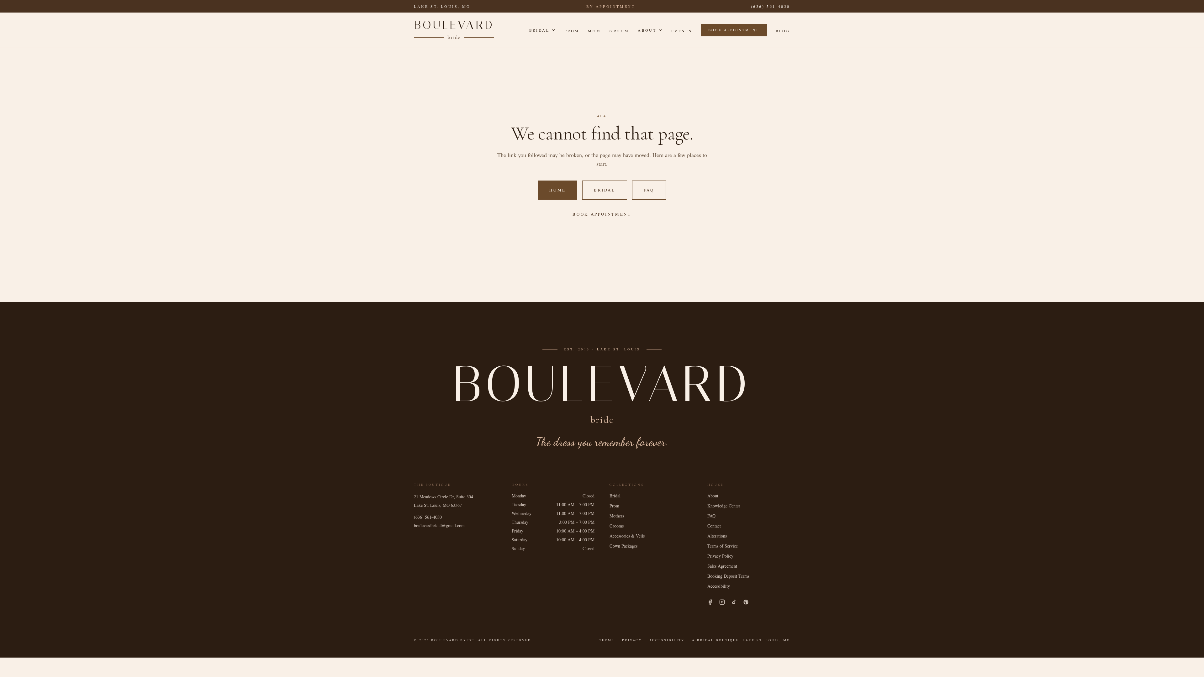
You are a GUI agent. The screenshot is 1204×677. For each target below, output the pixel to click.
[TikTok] (734, 602)
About (647, 30)
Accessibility (718, 586)
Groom (619, 30)
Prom (571, 30)
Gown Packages (623, 546)
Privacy (632, 640)
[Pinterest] (746, 602)
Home (557, 190)
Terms (607, 640)
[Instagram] (722, 602)
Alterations (717, 536)
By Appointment (610, 6)
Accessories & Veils (627, 536)
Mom (594, 30)
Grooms (617, 526)
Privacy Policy (720, 556)
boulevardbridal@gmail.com (439, 525)
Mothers (617, 516)
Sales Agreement (722, 566)
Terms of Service (722, 546)
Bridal (539, 30)
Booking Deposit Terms (728, 576)
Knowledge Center (723, 506)
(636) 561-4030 (770, 6)
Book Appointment (733, 30)
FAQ (649, 190)
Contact (714, 526)
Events (681, 30)
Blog (783, 30)
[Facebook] (710, 602)
